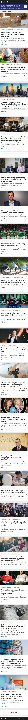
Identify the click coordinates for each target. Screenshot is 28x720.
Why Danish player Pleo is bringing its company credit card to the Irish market (13, 524)
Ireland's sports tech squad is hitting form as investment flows (13, 245)
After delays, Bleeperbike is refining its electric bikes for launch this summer (13, 281)
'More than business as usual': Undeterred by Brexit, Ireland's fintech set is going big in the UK (13, 104)
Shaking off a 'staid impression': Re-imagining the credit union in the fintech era (13, 458)
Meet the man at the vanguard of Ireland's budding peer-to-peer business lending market (12, 696)
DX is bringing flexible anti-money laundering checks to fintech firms (12, 212)
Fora (20, 718)
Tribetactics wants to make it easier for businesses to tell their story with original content (14, 592)
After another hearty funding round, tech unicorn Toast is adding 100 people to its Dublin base (13, 384)
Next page (14, 712)
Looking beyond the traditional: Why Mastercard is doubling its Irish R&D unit (13, 350)
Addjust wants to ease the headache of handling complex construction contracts (13, 69)
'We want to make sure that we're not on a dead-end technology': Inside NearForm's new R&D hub (13, 559)
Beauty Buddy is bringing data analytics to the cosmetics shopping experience (13, 419)
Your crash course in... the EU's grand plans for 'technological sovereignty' (13, 492)
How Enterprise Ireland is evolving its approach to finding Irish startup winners (13, 315)
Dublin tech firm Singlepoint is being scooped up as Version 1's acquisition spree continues (13, 179)
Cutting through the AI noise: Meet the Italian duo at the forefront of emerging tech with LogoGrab (13, 139)
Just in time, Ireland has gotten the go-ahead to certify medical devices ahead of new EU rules (13, 627)
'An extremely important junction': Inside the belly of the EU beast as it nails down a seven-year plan (13, 661)
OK (25, 6)
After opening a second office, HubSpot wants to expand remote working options (12, 34)
